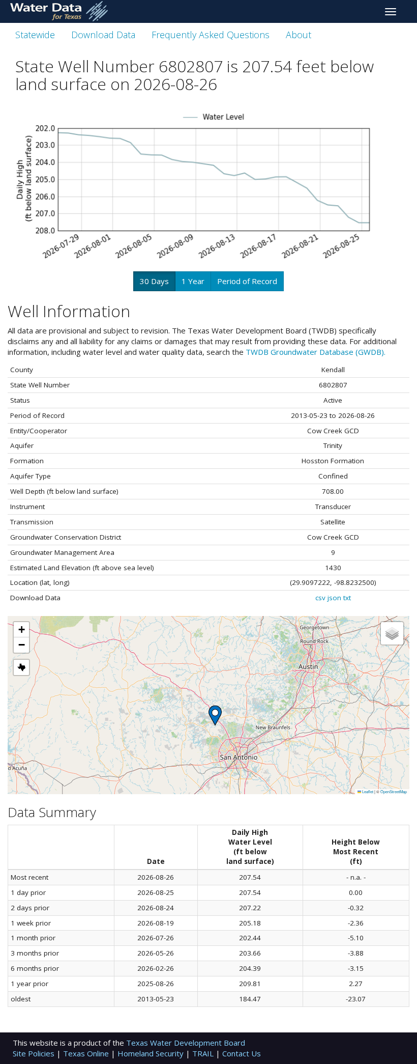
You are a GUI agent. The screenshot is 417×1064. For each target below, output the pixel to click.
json (334, 597)
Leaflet (367, 791)
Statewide (35, 35)
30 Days (154, 281)
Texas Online (87, 1053)
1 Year (193, 281)
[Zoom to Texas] (21, 667)
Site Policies (34, 1053)
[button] (215, 715)
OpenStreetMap (393, 791)
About (298, 35)
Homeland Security (151, 1053)
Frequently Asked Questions (211, 35)
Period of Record (247, 281)
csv (320, 597)
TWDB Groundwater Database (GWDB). (315, 352)
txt (347, 597)
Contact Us (241, 1053)
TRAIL (204, 1053)
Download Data (103, 35)
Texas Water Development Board (185, 1043)
